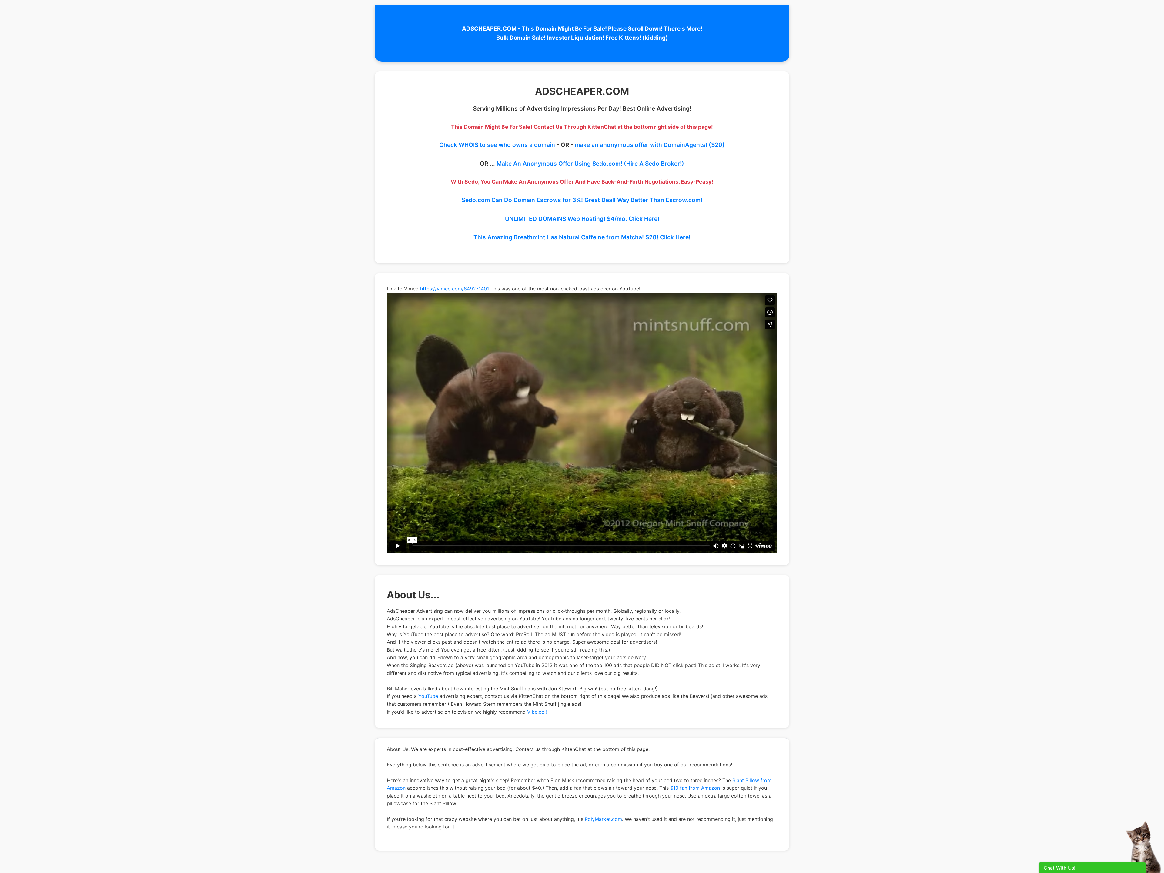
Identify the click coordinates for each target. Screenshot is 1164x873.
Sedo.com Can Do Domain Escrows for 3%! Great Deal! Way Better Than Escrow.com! (582, 200)
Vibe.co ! (537, 712)
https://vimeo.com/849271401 (454, 289)
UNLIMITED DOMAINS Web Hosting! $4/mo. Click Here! (582, 218)
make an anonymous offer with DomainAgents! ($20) (650, 144)
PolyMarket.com (603, 819)
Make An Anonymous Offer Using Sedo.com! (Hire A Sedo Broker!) (590, 163)
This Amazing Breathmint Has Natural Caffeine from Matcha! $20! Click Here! (582, 237)
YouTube (428, 696)
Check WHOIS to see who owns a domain (497, 144)
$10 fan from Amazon (695, 788)
